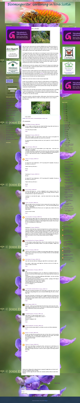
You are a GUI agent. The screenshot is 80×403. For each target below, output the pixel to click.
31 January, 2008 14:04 (33, 332)
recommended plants (38, 118)
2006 (65, 215)
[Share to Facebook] (29, 116)
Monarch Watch (9, 123)
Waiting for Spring (66, 248)
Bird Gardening (67, 166)
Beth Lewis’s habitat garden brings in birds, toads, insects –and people (68, 222)
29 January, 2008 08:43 (34, 227)
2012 (65, 113)
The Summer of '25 (66, 255)
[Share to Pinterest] (30, 116)
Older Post (57, 383)
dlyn (26, 304)
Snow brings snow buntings (67, 204)
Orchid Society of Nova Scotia (12, 132)
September (67, 127)
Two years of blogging (68, 194)
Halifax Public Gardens (10, 113)
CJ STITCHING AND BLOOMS (31, 288)
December (67, 122)
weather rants (44, 118)
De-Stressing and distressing (67, 177)
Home (40, 383)
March (66, 138)
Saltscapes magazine (10, 134)
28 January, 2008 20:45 (35, 124)
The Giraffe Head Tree (29, 240)
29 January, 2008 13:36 (35, 259)
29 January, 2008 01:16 (33, 158)
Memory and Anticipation (67, 180)
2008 (65, 120)
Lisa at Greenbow (28, 216)
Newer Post (24, 383)
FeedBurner (15, 93)
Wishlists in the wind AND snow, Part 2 (68, 183)
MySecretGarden (66, 250)
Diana (26, 146)
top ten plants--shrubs (68, 206)
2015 (65, 107)
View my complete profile (67, 99)
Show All (73, 261)
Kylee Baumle (28, 259)
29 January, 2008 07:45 (33, 202)
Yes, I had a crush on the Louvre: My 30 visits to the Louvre (68, 232)
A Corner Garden (66, 259)
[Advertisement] (40, 379)
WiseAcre (27, 249)
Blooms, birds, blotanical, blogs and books (68, 156)
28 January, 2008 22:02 (34, 135)
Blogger (46, 400)
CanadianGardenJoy (29, 269)
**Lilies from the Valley (10, 100)
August (66, 129)
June (66, 133)
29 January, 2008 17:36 (31, 304)
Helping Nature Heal (10, 118)
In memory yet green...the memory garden (68, 200)
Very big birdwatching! (68, 164)
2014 (65, 109)
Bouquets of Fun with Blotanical (68, 171)
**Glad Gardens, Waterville (11, 98)
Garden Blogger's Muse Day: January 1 (68, 211)
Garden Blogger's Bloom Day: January (69, 190)
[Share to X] (27, 116)
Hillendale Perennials (10, 119)
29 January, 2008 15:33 (42, 288)
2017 (65, 104)
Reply (26, 131)
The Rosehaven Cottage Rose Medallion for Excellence (69, 186)
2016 (65, 105)
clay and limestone (67, 235)
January (66, 142)
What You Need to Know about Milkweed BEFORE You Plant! (68, 244)
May (66, 135)
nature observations (29, 118)
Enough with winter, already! (68, 153)
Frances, (27, 202)
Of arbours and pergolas (69, 208)
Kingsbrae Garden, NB (10, 121)
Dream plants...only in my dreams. (68, 162)
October (66, 125)
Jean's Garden (66, 247)
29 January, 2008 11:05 (33, 249)
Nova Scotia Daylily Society (11, 128)
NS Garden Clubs (9, 126)
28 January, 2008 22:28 (32, 146)
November (67, 124)
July (66, 131)
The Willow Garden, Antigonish (12, 139)
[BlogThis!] (26, 116)
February (67, 140)
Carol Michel (27, 124)
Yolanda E (42, 73)
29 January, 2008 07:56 (37, 216)
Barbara (27, 332)
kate (26, 189)
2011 (65, 115)
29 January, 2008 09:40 (39, 240)
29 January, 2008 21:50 (38, 325)
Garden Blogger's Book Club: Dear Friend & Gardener (68, 145)
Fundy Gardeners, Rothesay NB (12, 110)
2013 (65, 111)
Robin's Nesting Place (29, 325)
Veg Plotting (65, 225)
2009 (65, 118)
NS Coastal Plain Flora (10, 124)
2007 (65, 213)
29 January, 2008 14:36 (38, 269)
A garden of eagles (68, 159)
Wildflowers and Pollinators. (67, 168)
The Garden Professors (10, 137)
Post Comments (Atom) (30, 385)
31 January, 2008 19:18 (33, 344)
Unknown (27, 158)
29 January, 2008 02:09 (31, 189)
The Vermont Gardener (68, 257)
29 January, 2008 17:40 (38, 313)
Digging (64, 220)
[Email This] (25, 116)
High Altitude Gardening (68, 254)
